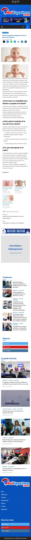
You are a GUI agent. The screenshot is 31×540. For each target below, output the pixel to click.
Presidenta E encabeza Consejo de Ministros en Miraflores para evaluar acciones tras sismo (15, 369)
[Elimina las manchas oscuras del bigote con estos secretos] (8, 198)
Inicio (2, 491)
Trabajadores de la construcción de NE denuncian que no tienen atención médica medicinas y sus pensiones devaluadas (7, 304)
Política (3, 503)
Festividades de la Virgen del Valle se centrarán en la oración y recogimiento (7, 327)
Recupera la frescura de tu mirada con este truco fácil (7, 188)
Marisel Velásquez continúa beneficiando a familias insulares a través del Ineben (7, 284)
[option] (15, 284)
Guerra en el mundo (7, 409)
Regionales (15, 290)
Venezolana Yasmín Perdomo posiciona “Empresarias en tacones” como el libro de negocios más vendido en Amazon (7, 317)
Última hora (21, 290)
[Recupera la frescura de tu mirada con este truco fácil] (8, 183)
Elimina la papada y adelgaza (12, 211)
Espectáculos (4, 500)
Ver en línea (28, 27)
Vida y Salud (5, 32)
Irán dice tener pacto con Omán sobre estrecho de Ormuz (15, 398)
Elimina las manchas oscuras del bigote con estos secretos (8, 203)
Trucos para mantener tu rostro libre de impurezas (20, 188)
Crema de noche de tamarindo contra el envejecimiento (13, 216)
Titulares (21, 298)
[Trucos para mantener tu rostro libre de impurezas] (20, 183)
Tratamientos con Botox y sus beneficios (13, 222)
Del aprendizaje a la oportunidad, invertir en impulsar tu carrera (7, 293)
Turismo (3, 506)
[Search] (23, 27)
